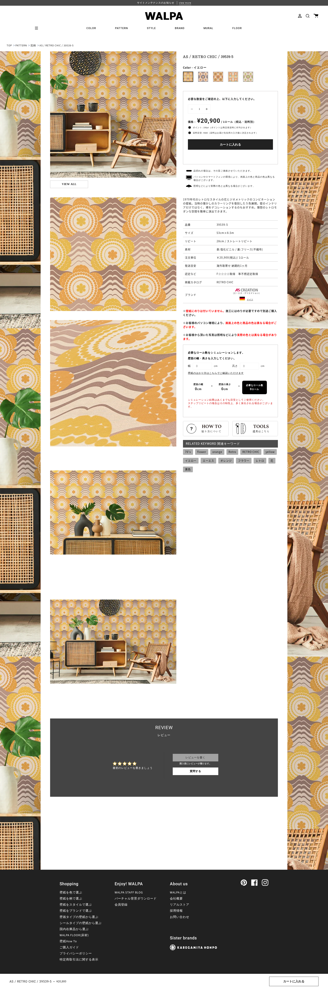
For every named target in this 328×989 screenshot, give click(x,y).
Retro (232, 452)
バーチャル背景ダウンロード (136, 898)
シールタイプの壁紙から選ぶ (81, 923)
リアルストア (179, 905)
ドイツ (250, 299)
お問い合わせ (179, 917)
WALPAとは (178, 892)
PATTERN (21, 45)
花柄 (33, 45)
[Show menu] (38, 28)
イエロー (190, 460)
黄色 (188, 469)
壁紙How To (68, 941)
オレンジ (226, 460)
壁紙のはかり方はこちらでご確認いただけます (216, 373)
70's (188, 452)
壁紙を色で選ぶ (71, 892)
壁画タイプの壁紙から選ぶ (79, 917)
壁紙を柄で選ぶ (71, 898)
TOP (9, 45)
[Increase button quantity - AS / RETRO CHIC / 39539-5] (206, 109)
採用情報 (176, 911)
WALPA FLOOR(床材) (74, 935)
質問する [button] (195, 771)
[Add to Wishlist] (230, 156)
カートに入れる (230, 144)
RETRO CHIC (250, 452)
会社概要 (176, 898)
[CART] (315, 16)
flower (201, 452)
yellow (270, 452)
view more (185, 3)
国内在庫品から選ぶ (74, 929)
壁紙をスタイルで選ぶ (76, 905)
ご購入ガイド (69, 947)
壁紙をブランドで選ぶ (76, 911)
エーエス (208, 460)
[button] (307, 16)
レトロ (260, 460)
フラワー (243, 460)
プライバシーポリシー (76, 953)
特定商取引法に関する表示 (79, 959)
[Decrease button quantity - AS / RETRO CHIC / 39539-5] (192, 109)
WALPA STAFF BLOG (129, 892)
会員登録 (121, 905)
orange (217, 452)
